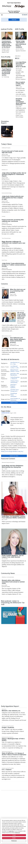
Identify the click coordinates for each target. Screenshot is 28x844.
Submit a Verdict (14, 402)
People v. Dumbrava (8, 727)
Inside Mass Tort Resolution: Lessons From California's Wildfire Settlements (13, 517)
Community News (8, 573)
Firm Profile (5, 57)
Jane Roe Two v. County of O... (14, 390)
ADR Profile (19, 29)
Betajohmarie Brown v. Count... (15, 370)
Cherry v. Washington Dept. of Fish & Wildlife (13, 739)
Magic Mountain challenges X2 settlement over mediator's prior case (13, 242)
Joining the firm (5, 412)
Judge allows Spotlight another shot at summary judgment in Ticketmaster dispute (14, 174)
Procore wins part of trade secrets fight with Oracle (12, 151)
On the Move (6, 407)
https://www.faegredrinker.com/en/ (12, 451)
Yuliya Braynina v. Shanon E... (14, 378)
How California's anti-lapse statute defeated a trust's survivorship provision (17, 340)
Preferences (14, 840)
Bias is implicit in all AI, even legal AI (20, 83)
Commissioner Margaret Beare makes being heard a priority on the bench (6, 44)
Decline (14, 837)
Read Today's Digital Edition (14, 2)
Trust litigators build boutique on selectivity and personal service (6, 72)
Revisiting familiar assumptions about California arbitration (21, 102)
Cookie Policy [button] (11, 831)
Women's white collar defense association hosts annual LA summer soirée (13, 582)
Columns (4, 284)
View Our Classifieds (14, 12)
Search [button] (25, 14)
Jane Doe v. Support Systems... (13, 386)
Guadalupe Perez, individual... (13, 395)
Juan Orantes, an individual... (15, 399)
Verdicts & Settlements (10, 359)
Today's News (6, 144)
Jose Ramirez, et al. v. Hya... (14, 363)
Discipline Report (5, 122)
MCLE (17, 58)
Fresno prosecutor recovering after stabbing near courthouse (13, 220)
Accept (14, 835)
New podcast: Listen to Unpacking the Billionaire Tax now (13, 602)
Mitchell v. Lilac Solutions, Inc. (11, 711)
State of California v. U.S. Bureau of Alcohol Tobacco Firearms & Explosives (14, 754)
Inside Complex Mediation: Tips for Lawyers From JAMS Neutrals (13, 556)
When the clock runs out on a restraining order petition (17, 291)
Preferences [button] (17, 832)
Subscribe (14, 19)
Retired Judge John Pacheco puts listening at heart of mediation (21, 44)
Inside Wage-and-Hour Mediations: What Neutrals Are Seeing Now (12, 466)
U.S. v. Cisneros (6, 769)
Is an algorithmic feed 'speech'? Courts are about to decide (21, 64)
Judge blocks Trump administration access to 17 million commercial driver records (14, 265)
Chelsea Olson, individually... (14, 381)
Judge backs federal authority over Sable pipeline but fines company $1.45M (13, 198)
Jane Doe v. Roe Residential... (14, 374)
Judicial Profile (6, 29)
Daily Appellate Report (10, 706)
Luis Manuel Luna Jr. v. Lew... (14, 366)
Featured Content (8, 459)
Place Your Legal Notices (14, 11)
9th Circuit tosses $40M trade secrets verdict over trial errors (21, 315)
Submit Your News (14, 456)
